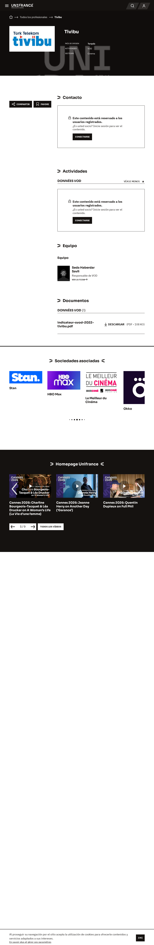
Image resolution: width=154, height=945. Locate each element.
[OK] (140, 937)
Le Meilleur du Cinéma (96, 400)
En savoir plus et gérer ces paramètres (30, 941)
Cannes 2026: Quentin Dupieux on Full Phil (120, 504)
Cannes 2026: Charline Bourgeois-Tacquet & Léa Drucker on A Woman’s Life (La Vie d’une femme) (30, 508)
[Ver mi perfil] (144, 6)
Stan (12, 388)
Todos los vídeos (50, 526)
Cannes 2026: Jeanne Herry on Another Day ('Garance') (72, 506)
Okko (127, 409)
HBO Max (54, 394)
